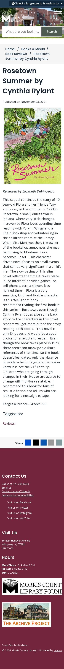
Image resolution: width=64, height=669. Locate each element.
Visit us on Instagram (19, 513)
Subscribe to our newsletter (17, 495)
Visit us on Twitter (17, 507)
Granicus (58, 650)
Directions (8, 548)
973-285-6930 (21, 484)
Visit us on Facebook (19, 502)
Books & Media (33, 49)
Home (10, 49)
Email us (6, 487)
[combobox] (36, 3)
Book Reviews (16, 54)
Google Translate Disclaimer (15, 645)
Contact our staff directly (16, 491)
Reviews (9, 423)
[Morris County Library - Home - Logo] (13, 16)
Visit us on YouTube (18, 518)
